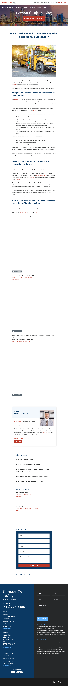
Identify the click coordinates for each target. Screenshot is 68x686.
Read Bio (18, 441)
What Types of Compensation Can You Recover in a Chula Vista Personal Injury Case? (32, 470)
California (36, 212)
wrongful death (17, 99)
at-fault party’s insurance (41, 175)
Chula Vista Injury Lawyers (8, 636)
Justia (15, 438)
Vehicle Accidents (18, 7)
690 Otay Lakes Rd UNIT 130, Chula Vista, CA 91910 (27, 508)
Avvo (18, 438)
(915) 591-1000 (15, 343)
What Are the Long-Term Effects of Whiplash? (29, 481)
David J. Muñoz (17, 421)
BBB (25, 438)
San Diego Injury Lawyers (9, 618)
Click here (45, 432)
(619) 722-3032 (15, 279)
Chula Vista (30, 206)
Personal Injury (10, 7)
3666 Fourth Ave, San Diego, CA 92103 (20, 218)
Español (44, 7)
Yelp (28, 438)
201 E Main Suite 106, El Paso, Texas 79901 (21, 341)
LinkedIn (22, 438)
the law (34, 110)
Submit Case (34, 565)
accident (14, 84)
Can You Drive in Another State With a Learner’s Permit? (32, 476)
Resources (26, 7)
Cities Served (32, 7)
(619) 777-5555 (61, 2)
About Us (4, 7)
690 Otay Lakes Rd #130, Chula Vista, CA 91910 (22, 277)
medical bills (31, 177)
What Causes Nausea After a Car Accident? (28, 464)
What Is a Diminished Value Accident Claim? (29, 459)
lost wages (17, 179)
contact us (34, 208)
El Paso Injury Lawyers (8, 654)
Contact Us (39, 7)
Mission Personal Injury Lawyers (43, 206)
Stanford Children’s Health (22, 103)
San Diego (24, 206)
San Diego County (23, 212)
